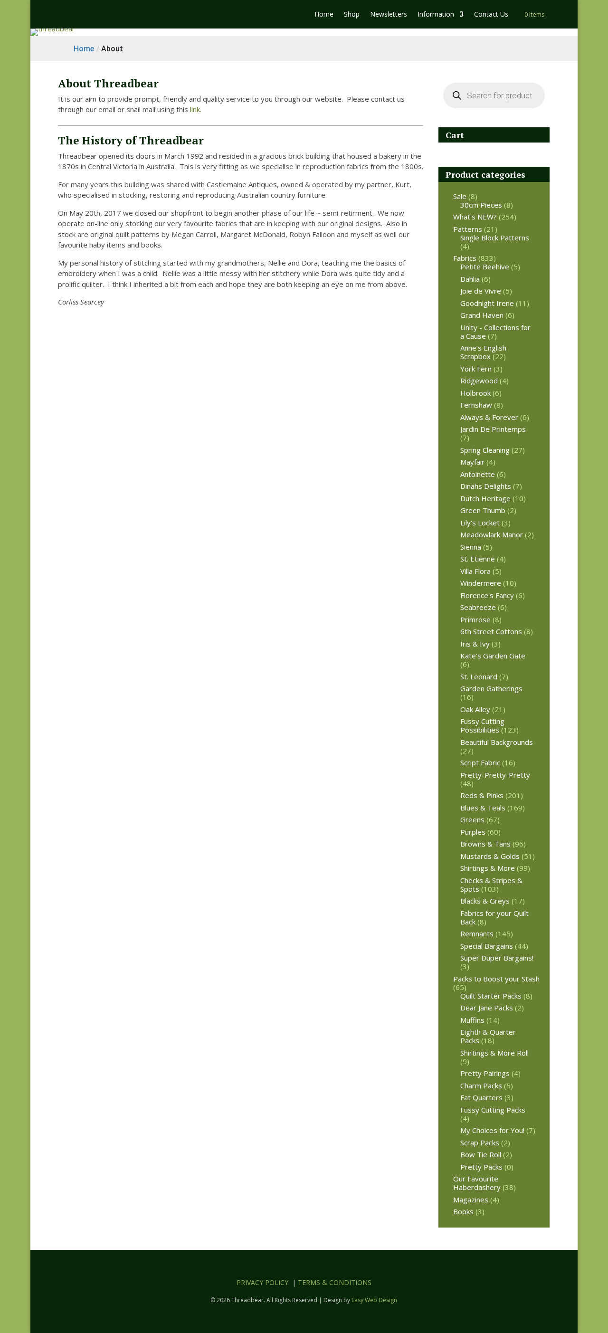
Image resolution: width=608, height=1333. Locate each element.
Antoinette (477, 474)
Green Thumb (482, 510)
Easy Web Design (374, 1300)
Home (323, 15)
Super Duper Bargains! (496, 957)
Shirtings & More (487, 868)
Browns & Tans (485, 843)
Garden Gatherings (491, 688)
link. (195, 109)
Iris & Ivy (475, 643)
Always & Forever (489, 417)
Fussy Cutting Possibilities (482, 725)
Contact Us (491, 15)
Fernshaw (476, 404)
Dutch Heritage (485, 498)
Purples (472, 832)
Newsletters (388, 15)
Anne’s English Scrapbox (483, 352)
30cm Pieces (481, 204)
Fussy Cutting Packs (492, 1109)
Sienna (470, 547)
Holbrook (475, 393)
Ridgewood (479, 380)
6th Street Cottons (491, 631)
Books (463, 1211)
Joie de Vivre (480, 290)
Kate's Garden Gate (492, 655)
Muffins (472, 1020)
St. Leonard (478, 676)
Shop (352, 15)
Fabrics (464, 258)
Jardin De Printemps (493, 429)
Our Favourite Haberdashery (477, 1183)
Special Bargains (486, 946)
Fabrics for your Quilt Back (494, 917)
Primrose (475, 619)
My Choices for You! (492, 1130)
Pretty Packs (481, 1166)
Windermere (480, 583)
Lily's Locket (480, 522)
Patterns (467, 229)
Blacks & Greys (485, 900)
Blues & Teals (482, 807)
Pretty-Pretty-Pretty (495, 775)
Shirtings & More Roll (494, 1052)
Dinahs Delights (485, 486)
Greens (472, 819)
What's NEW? (475, 216)
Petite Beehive (484, 266)
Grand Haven (482, 315)
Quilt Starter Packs (491, 995)
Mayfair (472, 462)
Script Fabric (480, 762)
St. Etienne (477, 558)
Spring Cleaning (485, 450)
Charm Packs (481, 1085)
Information (436, 15)
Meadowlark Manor (491, 534)
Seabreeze (478, 607)
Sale (459, 196)
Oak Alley (475, 709)
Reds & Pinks (482, 795)
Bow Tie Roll (480, 1154)
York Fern (476, 368)
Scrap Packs (479, 1142)
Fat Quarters (481, 1097)
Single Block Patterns (494, 237)
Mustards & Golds (490, 856)
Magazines (470, 1199)
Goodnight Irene (487, 303)
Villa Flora (475, 571)
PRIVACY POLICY (262, 1282)
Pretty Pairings (485, 1073)
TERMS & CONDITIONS (334, 1282)
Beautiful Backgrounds (496, 742)
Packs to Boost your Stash (496, 978)
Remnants (477, 933)
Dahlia (470, 279)
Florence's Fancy (487, 595)
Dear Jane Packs (486, 1007)
